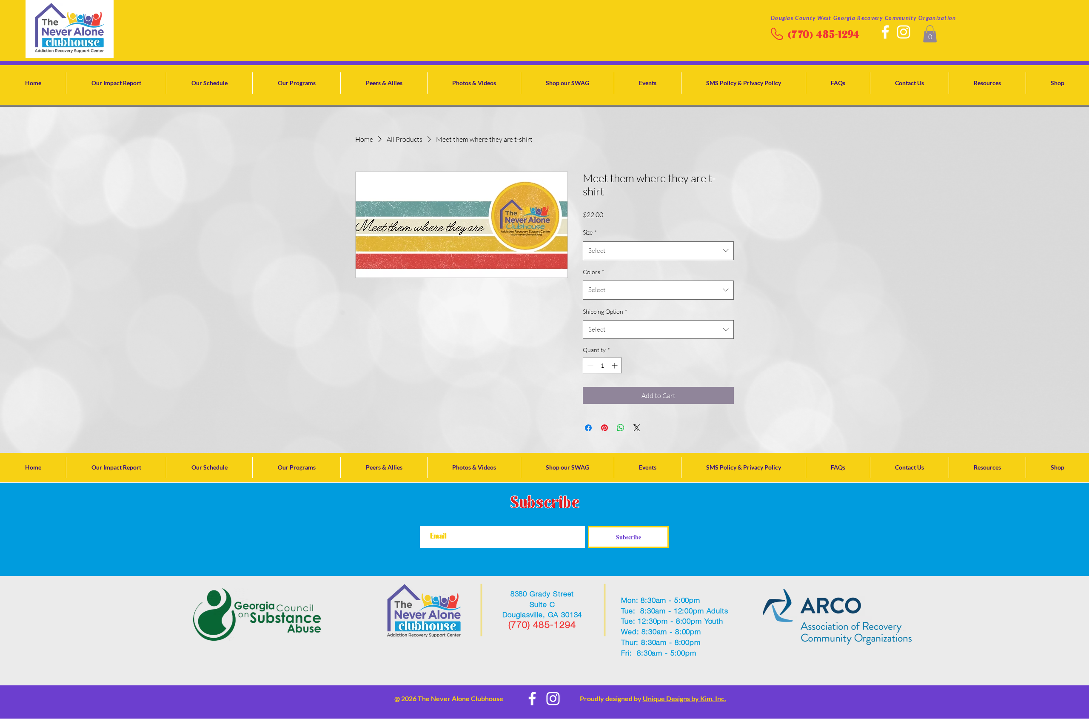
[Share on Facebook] (588, 428)
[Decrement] (589, 365)
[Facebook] (885, 32)
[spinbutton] (602, 365)
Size (590, 232)
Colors (593, 271)
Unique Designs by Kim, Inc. (684, 698)
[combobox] (658, 250)
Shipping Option (605, 311)
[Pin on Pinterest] (604, 428)
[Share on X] (637, 428)
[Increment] (615, 365)
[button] (930, 34)
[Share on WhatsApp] (621, 428)
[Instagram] (903, 32)
